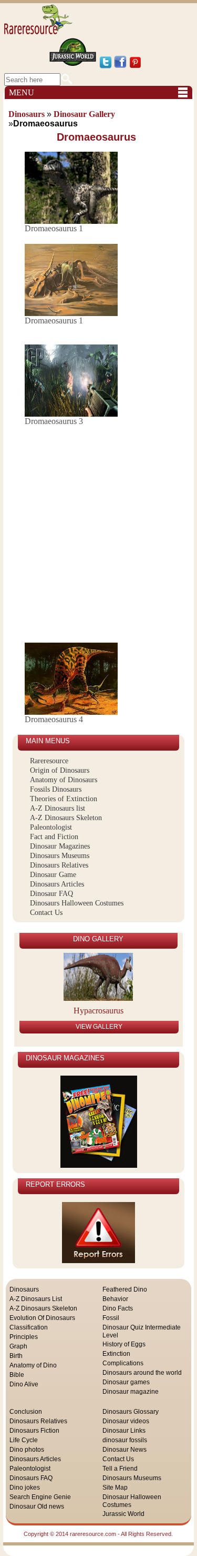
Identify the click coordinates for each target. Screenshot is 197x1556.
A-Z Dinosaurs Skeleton (66, 818)
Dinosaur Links (124, 1430)
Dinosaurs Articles (57, 884)
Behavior (115, 1299)
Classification (28, 1327)
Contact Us (46, 913)
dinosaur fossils (124, 1440)
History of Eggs (124, 1344)
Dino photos (26, 1449)
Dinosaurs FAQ (31, 1478)
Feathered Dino (124, 1289)
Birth (16, 1356)
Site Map (115, 1487)
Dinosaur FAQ (51, 894)
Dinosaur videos (125, 1421)
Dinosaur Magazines (60, 846)
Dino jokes (24, 1487)
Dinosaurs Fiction (34, 1430)
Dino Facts (117, 1308)
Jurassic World (123, 1514)
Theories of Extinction (63, 799)
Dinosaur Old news (36, 1506)
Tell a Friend (120, 1468)
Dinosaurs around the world (142, 1372)
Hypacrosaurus (98, 1010)
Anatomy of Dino (33, 1365)
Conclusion (25, 1411)
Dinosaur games (126, 1382)
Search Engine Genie (40, 1497)
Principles (23, 1337)
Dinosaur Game (53, 875)
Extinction (116, 1353)
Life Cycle (23, 1440)
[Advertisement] (98, 535)
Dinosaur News (124, 1449)
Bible (16, 1374)
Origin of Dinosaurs (59, 770)
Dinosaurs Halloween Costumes (76, 903)
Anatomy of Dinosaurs (63, 780)
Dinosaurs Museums (59, 856)
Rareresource (49, 761)
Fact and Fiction (54, 837)
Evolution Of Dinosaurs (42, 1318)
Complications (122, 1363)
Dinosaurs (24, 1289)
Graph (18, 1346)
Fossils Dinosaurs (55, 789)
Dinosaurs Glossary (130, 1411)
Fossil (110, 1318)
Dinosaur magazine (130, 1391)
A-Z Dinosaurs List (35, 1299)
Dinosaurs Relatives (59, 865)
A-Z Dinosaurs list (57, 808)
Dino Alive (23, 1384)
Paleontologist (51, 827)
